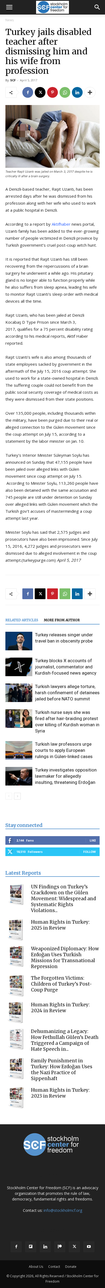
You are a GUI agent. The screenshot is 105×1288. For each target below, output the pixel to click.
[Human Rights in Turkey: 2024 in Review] (16, 1012)
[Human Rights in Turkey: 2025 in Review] (16, 930)
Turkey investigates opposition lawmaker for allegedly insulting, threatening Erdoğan (66, 776)
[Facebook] (27, 92)
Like (93, 840)
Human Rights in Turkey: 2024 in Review (60, 1008)
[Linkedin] (77, 92)
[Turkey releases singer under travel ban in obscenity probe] (18, 641)
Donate (70, 1266)
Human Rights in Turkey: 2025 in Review (60, 925)
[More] (90, 92)
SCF (13, 80)
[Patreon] (59, 1246)
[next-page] (17, 796)
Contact (54, 1266)
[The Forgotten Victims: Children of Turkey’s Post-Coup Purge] (16, 986)
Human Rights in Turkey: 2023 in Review (60, 1093)
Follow (89, 852)
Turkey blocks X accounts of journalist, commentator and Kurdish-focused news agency (65, 667)
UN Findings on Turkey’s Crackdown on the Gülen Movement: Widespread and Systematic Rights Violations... (63, 898)
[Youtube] (88, 1246)
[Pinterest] (52, 92)
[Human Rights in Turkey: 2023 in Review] (16, 1098)
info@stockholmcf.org (63, 1210)
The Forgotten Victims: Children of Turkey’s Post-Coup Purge (61, 984)
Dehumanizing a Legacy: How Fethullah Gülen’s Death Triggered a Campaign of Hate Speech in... (65, 1040)
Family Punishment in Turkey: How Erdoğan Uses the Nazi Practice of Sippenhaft (61, 1069)
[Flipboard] (30, 1246)
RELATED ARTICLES (21, 620)
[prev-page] (8, 796)
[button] (9, 7)
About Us (36, 1266)
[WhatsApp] (65, 92)
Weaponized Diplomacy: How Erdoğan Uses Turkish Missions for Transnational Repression (65, 957)
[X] (40, 92)
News (9, 20)
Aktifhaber (61, 224)
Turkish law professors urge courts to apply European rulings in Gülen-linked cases (64, 750)
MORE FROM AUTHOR (62, 620)
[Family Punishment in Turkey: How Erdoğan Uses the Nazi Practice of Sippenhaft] (16, 1068)
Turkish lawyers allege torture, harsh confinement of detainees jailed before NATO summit (67, 692)
